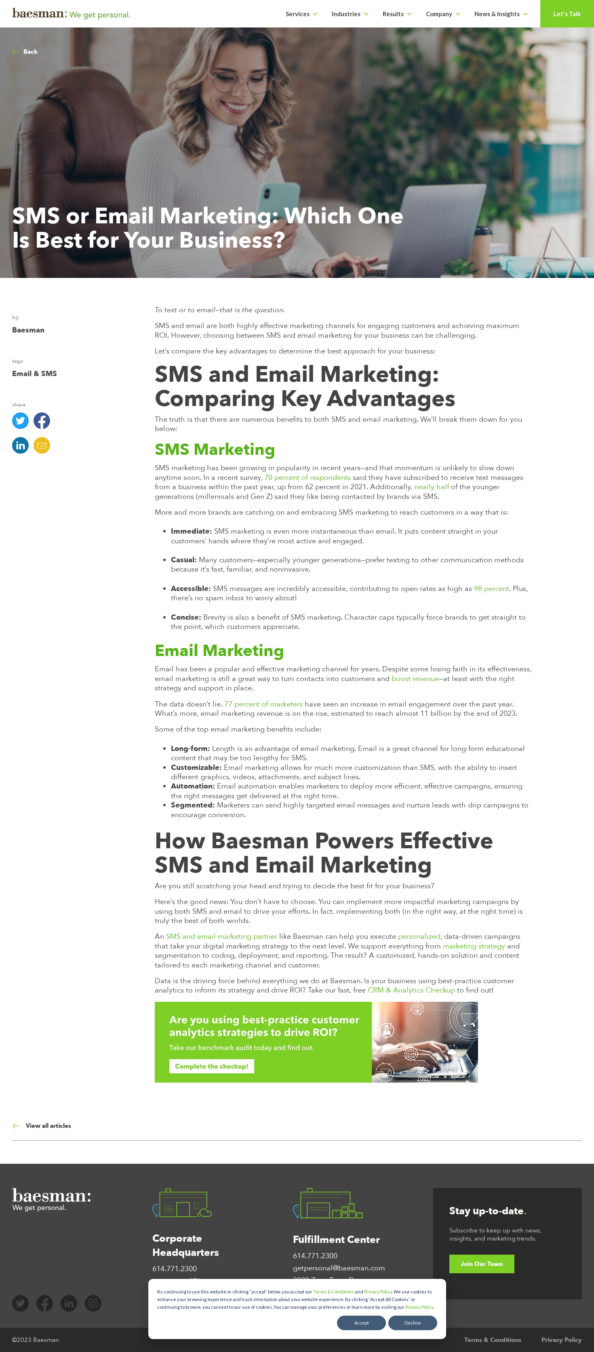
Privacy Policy (378, 1291)
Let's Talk (567, 13)
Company (439, 13)
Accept (361, 1322)
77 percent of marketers (262, 704)
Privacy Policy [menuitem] (561, 1340)
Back (30, 52)
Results (393, 13)
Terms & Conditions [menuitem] (492, 1340)
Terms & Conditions (333, 1291)
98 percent (491, 589)
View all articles (48, 1126)
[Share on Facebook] (44, 420)
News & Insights (497, 13)
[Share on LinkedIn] (23, 445)
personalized (418, 936)
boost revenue (414, 679)
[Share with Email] (44, 445)
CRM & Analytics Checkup (410, 990)
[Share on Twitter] (23, 420)
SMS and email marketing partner (220, 936)
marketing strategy (473, 946)
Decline (412, 1322)
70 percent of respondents (306, 478)
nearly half (430, 487)
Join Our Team (482, 1264)
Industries (346, 13)
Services (298, 13)
